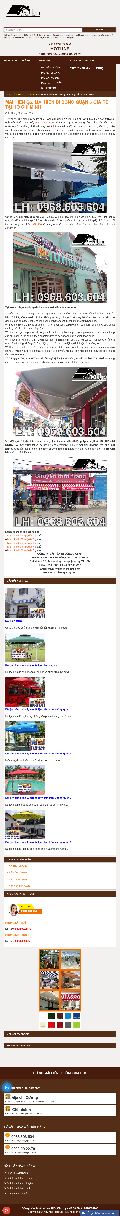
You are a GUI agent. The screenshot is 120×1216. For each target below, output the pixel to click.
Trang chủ (10, 60)
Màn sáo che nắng (52, 82)
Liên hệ (99, 68)
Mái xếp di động (50, 72)
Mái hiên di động (51, 67)
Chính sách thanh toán (19, 1178)
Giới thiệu (27, 60)
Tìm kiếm (99, 30)
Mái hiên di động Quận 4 (21, 546)
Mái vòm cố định (50, 77)
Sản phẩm (44, 60)
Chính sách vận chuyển (19, 1183)
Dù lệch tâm (48, 88)
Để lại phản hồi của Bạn (100, 1213)
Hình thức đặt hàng (17, 1173)
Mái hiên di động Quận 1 (21, 535)
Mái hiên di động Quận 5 (21, 550)
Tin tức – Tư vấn (80, 68)
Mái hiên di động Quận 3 (21, 543)
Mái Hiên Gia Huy (56, 1208)
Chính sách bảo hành (18, 1188)
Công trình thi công (82, 60)
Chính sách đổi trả (16, 1193)
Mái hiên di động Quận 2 (21, 539)
